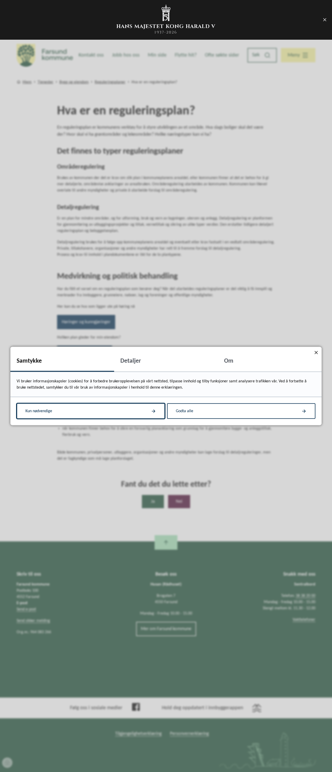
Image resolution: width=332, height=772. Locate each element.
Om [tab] (228, 361)
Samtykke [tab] (29, 361)
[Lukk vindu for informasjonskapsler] (316, 352)
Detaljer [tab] (130, 361)
